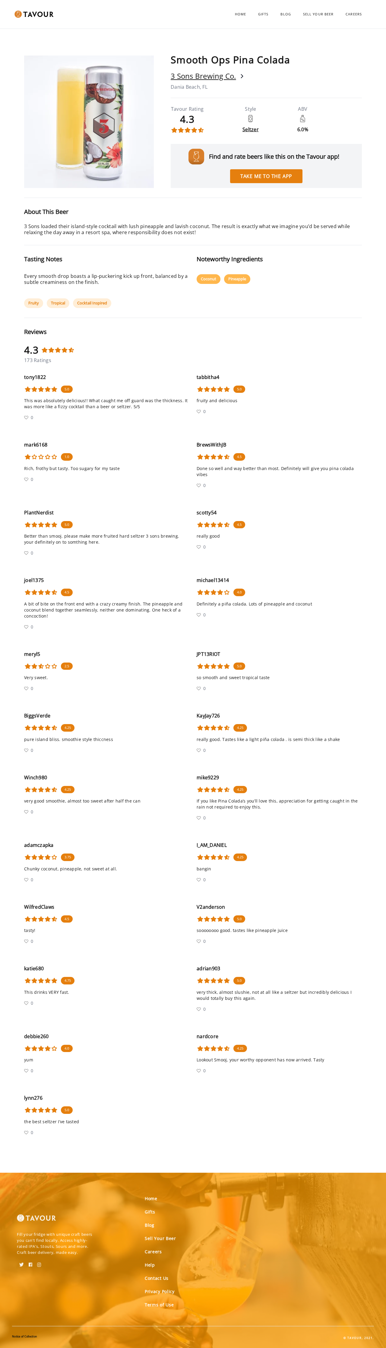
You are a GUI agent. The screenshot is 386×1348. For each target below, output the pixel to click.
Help (150, 1265)
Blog (285, 14)
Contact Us (157, 1278)
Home (240, 14)
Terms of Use (159, 1305)
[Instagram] (39, 1262)
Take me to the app (266, 176)
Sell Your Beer (318, 14)
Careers (354, 14)
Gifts (263, 14)
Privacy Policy (160, 1291)
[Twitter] (21, 1262)
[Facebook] (30, 1262)
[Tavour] (36, 1220)
